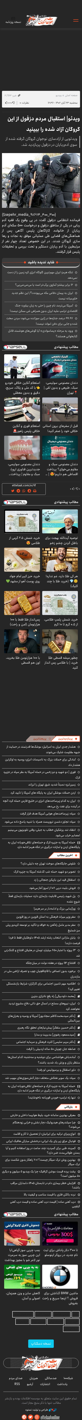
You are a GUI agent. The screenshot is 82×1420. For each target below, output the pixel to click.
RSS (17, 1384)
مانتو (75, 1314)
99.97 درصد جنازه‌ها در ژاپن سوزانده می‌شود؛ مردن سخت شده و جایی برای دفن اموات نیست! (41, 321)
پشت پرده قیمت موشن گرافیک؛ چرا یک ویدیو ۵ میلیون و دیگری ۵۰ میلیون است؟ (41, 1173)
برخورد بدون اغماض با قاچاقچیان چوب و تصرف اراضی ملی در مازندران (42, 974)
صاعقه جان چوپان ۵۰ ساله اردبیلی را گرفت (51, 1049)
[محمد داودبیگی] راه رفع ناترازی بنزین (53, 996)
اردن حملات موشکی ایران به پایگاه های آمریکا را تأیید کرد (43, 792)
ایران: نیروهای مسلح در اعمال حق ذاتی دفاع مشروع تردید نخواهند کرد (44, 1006)
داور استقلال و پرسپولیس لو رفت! (56, 1069)
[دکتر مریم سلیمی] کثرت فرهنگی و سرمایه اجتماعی (45, 1041)
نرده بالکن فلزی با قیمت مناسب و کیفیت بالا (50, 1194)
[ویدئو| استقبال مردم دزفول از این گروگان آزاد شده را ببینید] (41, 180)
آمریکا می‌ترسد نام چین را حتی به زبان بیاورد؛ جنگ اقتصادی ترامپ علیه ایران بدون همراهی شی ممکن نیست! (43, 308)
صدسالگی (51, 1378)
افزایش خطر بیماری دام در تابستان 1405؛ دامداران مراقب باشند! (45, 1185)
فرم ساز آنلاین (43, 1314)
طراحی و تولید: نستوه (37, 1410)
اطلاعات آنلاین (41, 20)
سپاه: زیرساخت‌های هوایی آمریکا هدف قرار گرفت (48, 813)
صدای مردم (16, 1378)
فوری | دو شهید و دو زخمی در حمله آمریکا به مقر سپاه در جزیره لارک (41, 775)
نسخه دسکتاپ (41, 1343)
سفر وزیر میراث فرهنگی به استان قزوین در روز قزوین (46, 916)
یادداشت (62, 1384)
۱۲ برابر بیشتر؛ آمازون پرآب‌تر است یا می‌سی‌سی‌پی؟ (44, 284)
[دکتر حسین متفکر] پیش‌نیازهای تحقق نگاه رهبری (46, 1027)
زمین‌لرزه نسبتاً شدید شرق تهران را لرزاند (52, 784)
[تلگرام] (24, 1417)
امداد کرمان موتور (23, 1314)
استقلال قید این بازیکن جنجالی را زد (55, 879)
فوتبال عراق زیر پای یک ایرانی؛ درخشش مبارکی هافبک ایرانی (41, 1141)
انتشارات (45, 1384)
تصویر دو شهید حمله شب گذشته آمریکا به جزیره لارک (45, 871)
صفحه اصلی (71, 95)
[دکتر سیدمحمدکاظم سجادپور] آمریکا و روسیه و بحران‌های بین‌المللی (44, 1018)
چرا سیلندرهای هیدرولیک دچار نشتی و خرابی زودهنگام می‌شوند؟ (46, 1124)
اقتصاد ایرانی (55, 1321)
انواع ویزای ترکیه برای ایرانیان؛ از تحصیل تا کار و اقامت (44, 1133)
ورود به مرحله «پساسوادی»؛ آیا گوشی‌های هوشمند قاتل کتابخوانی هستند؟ (42, 333)
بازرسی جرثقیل (61, 1314)
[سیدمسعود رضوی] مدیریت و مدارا (54, 1034)
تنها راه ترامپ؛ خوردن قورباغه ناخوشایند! (52, 1097)
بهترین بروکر (38, 1321)
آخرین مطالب (65, 855)
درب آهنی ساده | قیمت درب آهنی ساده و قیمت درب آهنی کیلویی (45, 1204)
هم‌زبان (34, 1378)
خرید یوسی (72, 1321)
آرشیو (30, 1384)
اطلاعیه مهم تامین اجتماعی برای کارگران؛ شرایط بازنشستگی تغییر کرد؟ (43, 986)
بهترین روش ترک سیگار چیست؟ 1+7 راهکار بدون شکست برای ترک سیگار (42, 1162)
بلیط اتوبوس (71, 1329)
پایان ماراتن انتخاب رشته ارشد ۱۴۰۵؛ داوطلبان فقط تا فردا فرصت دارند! (44, 940)
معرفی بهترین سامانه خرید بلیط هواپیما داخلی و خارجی (43, 1115)
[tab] (68, 739)
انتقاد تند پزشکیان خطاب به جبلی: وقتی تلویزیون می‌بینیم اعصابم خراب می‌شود (44, 832)
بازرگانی (68, 1107)
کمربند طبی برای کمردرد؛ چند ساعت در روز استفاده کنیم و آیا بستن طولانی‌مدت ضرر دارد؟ (43, 1150)
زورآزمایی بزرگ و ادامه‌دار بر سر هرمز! (55, 908)
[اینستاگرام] (37, 1417)
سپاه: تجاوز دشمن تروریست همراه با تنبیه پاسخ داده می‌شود (40, 821)
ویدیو (58, 95)
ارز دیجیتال (22, 1321)
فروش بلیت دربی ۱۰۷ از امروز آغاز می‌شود (52, 888)
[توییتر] (30, 1417)
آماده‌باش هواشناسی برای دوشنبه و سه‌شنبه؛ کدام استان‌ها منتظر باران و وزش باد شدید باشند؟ (44, 1060)
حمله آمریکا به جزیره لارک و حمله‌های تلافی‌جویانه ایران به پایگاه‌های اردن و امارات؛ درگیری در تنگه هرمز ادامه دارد (44, 844)
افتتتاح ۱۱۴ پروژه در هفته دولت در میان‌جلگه (51, 963)
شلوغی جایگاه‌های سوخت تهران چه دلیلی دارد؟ (48, 863)
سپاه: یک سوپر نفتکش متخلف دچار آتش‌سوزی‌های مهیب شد (40, 1078)
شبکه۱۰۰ (68, 1378)
